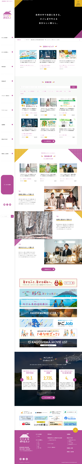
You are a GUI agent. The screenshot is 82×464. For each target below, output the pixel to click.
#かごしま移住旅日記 (31, 91)
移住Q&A (70, 441)
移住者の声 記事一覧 (52, 440)
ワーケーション (4, 110)
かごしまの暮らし (5, 52)
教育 (38, 446)
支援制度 (3, 124)
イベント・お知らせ (5, 95)
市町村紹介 (4, 66)
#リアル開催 (44, 91)
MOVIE (39, 436)
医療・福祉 (39, 447)
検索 (73, 87)
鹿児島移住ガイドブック (73, 444)
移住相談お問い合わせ (72, 440)
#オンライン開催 (22, 91)
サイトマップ (27, 462)
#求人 (65, 91)
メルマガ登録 (8, 184)
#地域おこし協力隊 (59, 91)
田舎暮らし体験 (70, 448)
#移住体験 (21, 93)
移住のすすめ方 (4, 139)
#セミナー (38, 91)
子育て (39, 444)
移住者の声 (4, 81)
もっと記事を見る (47, 141)
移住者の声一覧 (47, 269)
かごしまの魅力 (4, 37)
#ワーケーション (51, 91)
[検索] (12, 216)
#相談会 (69, 91)
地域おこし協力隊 (5, 153)
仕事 (38, 442)
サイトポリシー (22, 462)
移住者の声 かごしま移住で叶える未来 (55, 437)
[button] (79, 39)
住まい (39, 443)
